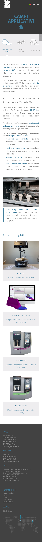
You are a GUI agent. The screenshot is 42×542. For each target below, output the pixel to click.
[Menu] (38, 4)
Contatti (5, 497)
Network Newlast (8, 493)
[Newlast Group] (17, 4)
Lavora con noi (7, 500)
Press (4, 495)
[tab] (7, 45)
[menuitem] (38, 4)
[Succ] (40, 37)
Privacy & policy (8, 502)
